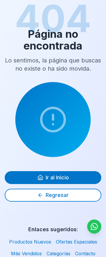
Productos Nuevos (30, 242)
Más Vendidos (26, 253)
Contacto (85, 253)
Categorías (58, 253)
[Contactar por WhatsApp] (94, 226)
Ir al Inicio (57, 177)
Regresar (57, 195)
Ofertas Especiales (76, 242)
